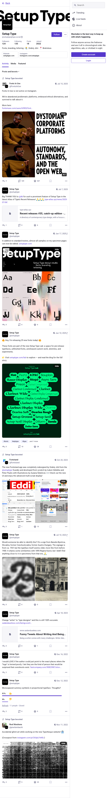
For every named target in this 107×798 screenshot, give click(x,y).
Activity (5, 63)
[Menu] (65, 34)
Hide (63, 114)
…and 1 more (33, 441)
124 (4, 44)
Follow (57, 34)
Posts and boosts (10, 71)
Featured (22, 63)
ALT (64, 174)
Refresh (5, 706)
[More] (66, 181)
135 (16, 44)
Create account (88, 54)
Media (13, 63)
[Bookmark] (50, 181)
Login (88, 60)
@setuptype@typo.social (11, 37)
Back (7, 3)
